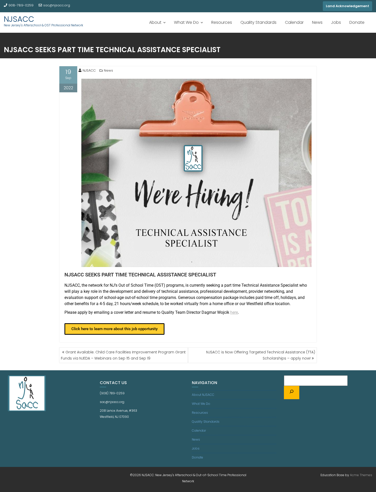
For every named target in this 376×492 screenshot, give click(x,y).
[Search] (291, 392)
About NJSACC (203, 395)
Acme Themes (361, 475)
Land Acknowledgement (347, 6)
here (234, 312)
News (317, 22)
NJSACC (19, 19)
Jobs (336, 22)
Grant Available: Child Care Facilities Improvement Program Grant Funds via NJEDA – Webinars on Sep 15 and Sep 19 (123, 355)
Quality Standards (258, 22)
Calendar (294, 22)
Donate (356, 22)
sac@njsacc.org (56, 5)
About (155, 22)
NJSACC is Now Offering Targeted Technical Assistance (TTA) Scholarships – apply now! (260, 355)
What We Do (186, 22)
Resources (221, 22)
